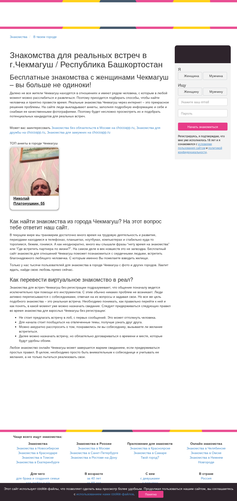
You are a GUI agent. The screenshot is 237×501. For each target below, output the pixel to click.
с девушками (150, 478)
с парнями (150, 482)
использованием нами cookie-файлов (105, 494)
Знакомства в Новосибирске (37, 448)
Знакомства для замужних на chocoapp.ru (78, 132)
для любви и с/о (38, 482)
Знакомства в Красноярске (150, 448)
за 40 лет (94, 478)
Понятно (151, 494)
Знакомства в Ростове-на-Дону (94, 457)
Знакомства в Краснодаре (37, 452)
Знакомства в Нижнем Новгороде (206, 459)
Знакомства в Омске (206, 452)
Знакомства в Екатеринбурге (37, 462)
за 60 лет (94, 482)
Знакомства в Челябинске (206, 448)
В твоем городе (45, 36)
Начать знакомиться (202, 126)
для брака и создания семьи (37, 478)
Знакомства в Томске (38, 457)
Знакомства (18, 36)
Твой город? (150, 457)
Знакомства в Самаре (150, 452)
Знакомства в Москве (94, 448)
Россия (206, 478)
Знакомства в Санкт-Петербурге (94, 452)
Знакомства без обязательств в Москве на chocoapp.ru (92, 127)
